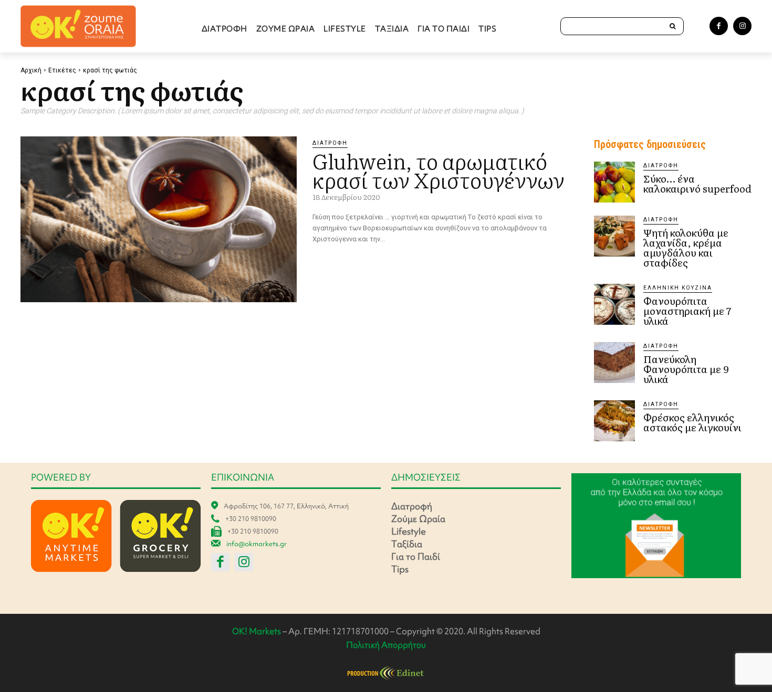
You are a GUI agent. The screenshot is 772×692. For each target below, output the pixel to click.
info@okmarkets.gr (256, 543)
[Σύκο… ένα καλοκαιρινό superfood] (614, 182)
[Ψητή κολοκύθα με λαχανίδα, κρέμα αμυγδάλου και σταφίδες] (614, 236)
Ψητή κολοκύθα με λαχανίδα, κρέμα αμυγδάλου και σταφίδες (685, 247)
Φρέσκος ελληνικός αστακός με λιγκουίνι (692, 422)
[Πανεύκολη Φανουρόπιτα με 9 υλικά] (614, 362)
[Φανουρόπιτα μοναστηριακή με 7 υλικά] (614, 304)
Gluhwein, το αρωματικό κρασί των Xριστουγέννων (442, 170)
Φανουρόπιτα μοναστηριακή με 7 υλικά (687, 310)
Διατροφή (330, 143)
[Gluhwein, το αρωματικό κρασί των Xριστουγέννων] (158, 219)
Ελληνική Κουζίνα (677, 288)
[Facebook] (719, 26)
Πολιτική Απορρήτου (386, 645)
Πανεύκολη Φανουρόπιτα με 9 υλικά (686, 369)
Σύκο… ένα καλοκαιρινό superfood (697, 183)
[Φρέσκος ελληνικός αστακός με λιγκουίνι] (614, 420)
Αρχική (30, 70)
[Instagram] (742, 26)
